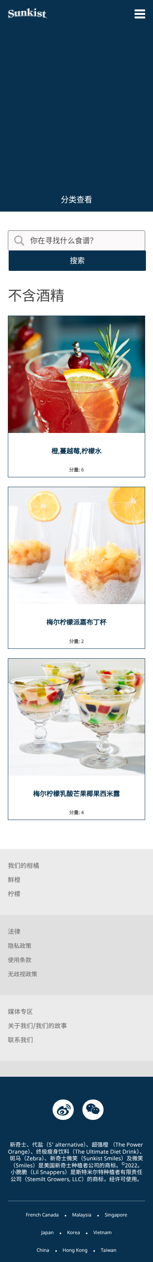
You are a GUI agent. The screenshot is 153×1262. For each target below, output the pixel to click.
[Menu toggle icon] (140, 13)
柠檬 (14, 893)
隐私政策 (19, 946)
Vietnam (102, 1232)
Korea (73, 1232)
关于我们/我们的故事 (37, 1025)
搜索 (77, 261)
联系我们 (20, 1040)
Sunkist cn (38, 13)
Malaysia (81, 1214)
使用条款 (19, 960)
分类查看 (76, 199)
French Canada (42, 1214)
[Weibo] (63, 1109)
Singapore (116, 1214)
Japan (47, 1232)
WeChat (93, 1109)
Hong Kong (75, 1250)
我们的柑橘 (23, 865)
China (42, 1250)
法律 (14, 931)
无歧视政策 (22, 974)
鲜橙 (14, 879)
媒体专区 (20, 1011)
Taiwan (109, 1250)
